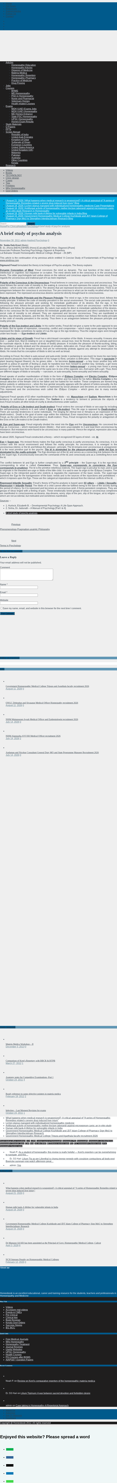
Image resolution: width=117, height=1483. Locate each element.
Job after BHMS (40, 1144)
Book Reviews (13, 1320)
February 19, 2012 (15, 1096)
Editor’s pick (6, 1171)
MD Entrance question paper (58, 1144)
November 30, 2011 (10, 240)
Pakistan (15, 155)
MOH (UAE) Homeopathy (24, 111)
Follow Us (11, 14)
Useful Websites (14, 1349)
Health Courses (14, 1354)
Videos (9, 170)
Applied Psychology (37, 240)
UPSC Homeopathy (16, 1352)
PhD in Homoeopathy (22, 96)
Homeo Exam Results (22, 121)
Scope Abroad (13, 132)
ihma (32, 1144)
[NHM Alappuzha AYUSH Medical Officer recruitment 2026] (11, 731)
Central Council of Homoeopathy (49, 1141)
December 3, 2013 (15, 1046)
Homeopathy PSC (69, 1141)
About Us (10, 1410)
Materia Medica (19, 73)
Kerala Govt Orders (15, 1322)
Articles (9, 62)
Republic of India (20, 134)
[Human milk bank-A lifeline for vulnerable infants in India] (11, 1202)
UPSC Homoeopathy (22, 119)
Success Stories (14, 1325)
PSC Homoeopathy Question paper (87, 1144)
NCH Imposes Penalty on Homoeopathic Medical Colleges (32, 1259)
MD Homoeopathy (20, 93)
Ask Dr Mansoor (14, 1415)
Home (9, 3)
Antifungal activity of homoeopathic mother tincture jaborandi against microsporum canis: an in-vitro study (58, 1125)
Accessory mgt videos (17, 1310)
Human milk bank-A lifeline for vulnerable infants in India (34, 1128)
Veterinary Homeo (20, 101)
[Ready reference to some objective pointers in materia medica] (11, 1089)
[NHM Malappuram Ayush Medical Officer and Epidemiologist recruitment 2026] (11, 714)
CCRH (33, 1141)
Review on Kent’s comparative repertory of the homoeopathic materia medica (56, 1381)
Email (3, 592)
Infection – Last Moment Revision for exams (26, 1110)
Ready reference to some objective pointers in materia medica (33, 1094)
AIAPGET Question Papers (19, 1360)
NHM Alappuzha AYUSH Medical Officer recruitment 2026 (33, 736)
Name (3, 584)
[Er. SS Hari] (9, 1388)
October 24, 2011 (14, 1113)
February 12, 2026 (15, 1262)
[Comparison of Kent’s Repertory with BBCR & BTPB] (11, 1056)
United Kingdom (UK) (22, 150)
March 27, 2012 (13, 1063)
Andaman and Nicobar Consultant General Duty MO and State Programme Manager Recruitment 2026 (52, 752)
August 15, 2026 (14, 1229)
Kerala (14, 163)
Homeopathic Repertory (23, 75)
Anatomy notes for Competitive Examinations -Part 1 (30, 1077)
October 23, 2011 (14, 1080)
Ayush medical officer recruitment (13, 1141)
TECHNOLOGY (14, 175)
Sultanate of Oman (20, 142)
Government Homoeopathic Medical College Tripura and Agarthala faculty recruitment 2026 (47, 686)
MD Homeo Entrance (22, 114)
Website (4, 600)
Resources (11, 8)
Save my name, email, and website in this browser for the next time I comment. (42, 608)
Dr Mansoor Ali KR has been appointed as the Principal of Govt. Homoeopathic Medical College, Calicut (53, 1243)
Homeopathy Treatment (17, 1344)
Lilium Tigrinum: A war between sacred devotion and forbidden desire (55, 1393)
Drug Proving (18, 83)
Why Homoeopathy (15, 188)
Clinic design (12, 178)
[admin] (9, 1400)
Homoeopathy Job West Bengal (100, 1141)
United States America (22, 147)
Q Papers (10, 127)
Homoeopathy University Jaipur (12, 1144)
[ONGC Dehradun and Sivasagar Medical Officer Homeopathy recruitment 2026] (11, 698)
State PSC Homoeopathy (24, 116)
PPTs (8, 129)
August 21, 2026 (14, 1193)
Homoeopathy (82, 1141)
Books (9, 173)
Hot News (11, 6)
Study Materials (13, 124)
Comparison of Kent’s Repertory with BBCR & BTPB (30, 1060)
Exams (9, 106)
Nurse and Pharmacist (22, 98)
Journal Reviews (14, 1347)
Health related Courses (23, 103)
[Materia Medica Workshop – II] (11, 1039)
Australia (15, 157)
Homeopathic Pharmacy (23, 78)
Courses (10, 88)
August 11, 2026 (14, 689)
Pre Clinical (12, 226)
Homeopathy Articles (21, 67)
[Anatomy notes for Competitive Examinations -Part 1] (11, 1072)
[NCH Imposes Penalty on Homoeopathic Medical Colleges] (11, 1254)
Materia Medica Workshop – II (19, 1044)
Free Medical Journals (17, 1339)
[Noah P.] (9, 1376)
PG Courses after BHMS (18, 1357)
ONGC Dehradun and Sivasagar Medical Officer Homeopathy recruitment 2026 (42, 703)
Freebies (10, 185)
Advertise (10, 1413)
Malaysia (16, 152)
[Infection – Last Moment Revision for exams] (11, 1105)
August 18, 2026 (14, 1210)
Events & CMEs (14, 1312)
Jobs (8, 85)
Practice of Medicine (21, 80)
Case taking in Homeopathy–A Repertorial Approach (42, 1405)
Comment (5, 567)
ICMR (27, 1144)
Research (11, 165)
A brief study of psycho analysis (21, 513)
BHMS (14, 91)
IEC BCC (10, 1328)
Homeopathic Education (23, 65)
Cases (9, 180)
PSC (71, 1144)
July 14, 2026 (12, 722)
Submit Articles (13, 11)
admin (23, 240)
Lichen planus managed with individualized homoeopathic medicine (40, 1123)
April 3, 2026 (12, 1245)
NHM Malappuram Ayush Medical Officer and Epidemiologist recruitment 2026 (42, 719)
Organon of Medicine (22, 70)
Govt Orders (12, 191)
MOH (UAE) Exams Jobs (24, 109)
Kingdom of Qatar (20, 139)
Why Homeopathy (15, 1342)
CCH (28, 1141)
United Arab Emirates (22, 137)
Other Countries (19, 160)
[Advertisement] (52, 52)
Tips (8, 183)
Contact (10, 16)
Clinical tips (12, 1317)
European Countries (21, 145)
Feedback (11, 1418)
